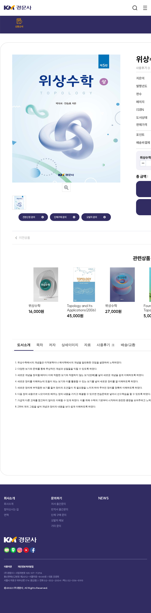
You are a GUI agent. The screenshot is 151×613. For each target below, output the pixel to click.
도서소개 (23, 345)
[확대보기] (66, 187)
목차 (39, 345)
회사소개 (8, 504)
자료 (87, 345)
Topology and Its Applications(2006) (81, 308)
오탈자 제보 (57, 520)
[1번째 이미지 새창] (19, 208)
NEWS (103, 498)
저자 (52, 345)
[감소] (143, 163)
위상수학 (34, 306)
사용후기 (105, 345)
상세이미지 (70, 345)
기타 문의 (56, 526)
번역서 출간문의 (59, 509)
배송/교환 (128, 345)
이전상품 (24, 238)
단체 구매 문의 (58, 515)
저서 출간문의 (58, 504)
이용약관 (8, 566)
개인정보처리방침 (25, 566)
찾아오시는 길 (11, 509)
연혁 (6, 515)
